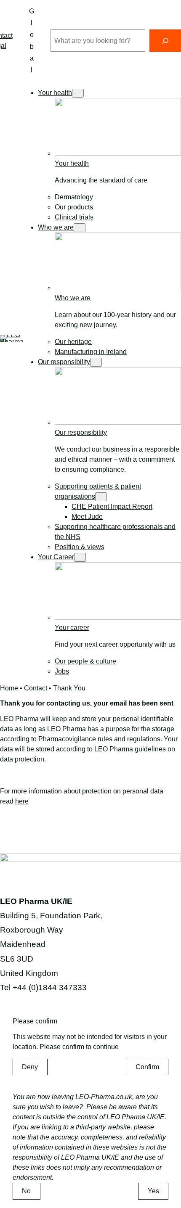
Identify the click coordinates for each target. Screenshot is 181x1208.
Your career (72, 627)
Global (31, 41)
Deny (30, 1067)
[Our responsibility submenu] (96, 362)
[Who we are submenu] (79, 227)
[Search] (165, 40)
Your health (72, 163)
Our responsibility (81, 432)
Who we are (72, 297)
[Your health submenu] (78, 93)
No (26, 1191)
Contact (35, 688)
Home (9, 688)
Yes (153, 1191)
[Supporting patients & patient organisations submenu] (101, 496)
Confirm (147, 1067)
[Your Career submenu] (80, 557)
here (22, 801)
